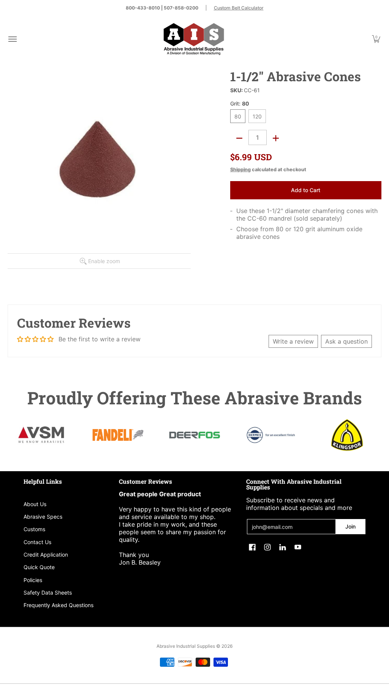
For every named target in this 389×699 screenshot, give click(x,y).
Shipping (240, 169)
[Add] (276, 138)
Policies (33, 580)
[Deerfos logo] (194, 435)
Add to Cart (305, 190)
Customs (34, 529)
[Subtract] (239, 138)
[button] (12, 39)
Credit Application (46, 554)
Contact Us (37, 542)
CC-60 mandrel (269, 218)
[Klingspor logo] (347, 435)
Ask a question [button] (346, 341)
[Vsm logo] (42, 435)
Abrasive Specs (43, 516)
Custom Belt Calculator (239, 8)
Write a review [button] (293, 341)
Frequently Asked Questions (58, 605)
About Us (35, 504)
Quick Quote (39, 567)
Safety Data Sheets (48, 592)
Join (350, 526)
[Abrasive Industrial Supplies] (193, 39)
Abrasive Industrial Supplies (186, 646)
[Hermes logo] (270, 435)
